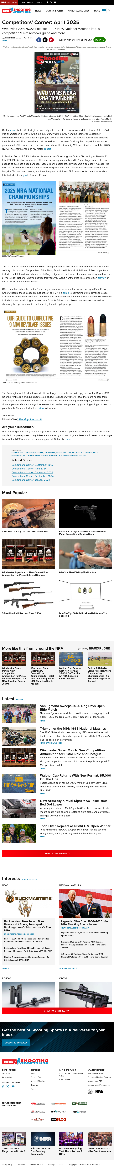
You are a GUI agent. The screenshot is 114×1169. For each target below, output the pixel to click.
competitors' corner (21, 452)
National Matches (79, 10)
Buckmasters (10, 934)
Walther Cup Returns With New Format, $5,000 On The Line (75, 777)
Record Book (23, 934)
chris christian (68, 455)
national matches (84, 452)
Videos (63, 978)
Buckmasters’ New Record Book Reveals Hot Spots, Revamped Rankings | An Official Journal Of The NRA (27, 926)
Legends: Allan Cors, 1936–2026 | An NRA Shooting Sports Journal (84, 922)
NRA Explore (64, 1079)
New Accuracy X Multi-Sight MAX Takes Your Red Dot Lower (73, 802)
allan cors (66, 928)
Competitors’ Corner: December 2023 (32, 472)
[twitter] (45, 38)
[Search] (109, 10)
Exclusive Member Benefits (99, 1077)
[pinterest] (51, 38)
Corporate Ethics (36, 1164)
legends (76, 928)
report (47, 149)
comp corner (37, 452)
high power (27, 455)
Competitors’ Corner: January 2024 (31, 480)
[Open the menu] (103, 10)
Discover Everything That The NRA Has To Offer (71, 1151)
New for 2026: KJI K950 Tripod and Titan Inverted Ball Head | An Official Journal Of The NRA (26, 940)
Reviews (6, 978)
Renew (30, 2)
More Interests (28, 879)
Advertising (7, 1077)
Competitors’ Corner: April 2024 (29, 468)
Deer (32, 934)
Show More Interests (69, 1010)
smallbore (16, 455)
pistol (96, 452)
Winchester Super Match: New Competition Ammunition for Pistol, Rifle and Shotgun (72, 752)
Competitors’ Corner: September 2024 (33, 476)
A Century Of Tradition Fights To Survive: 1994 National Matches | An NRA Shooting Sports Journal (84, 955)
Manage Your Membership (99, 1085)
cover (13, 130)
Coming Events (55, 10)
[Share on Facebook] (39, 38)
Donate (38, 2)
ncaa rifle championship (44, 455)
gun (25, 175)
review (40, 408)
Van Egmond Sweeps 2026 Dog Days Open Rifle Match (72, 707)
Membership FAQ (95, 1081)
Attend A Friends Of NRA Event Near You (99, 1150)
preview (102, 278)
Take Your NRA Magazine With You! (13, 1150)
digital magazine (63, 452)
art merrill (80, 455)
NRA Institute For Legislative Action (71, 1074)
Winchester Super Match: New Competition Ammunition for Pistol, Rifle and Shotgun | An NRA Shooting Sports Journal (14, 676)
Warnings (51, 1164)
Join (23, 2)
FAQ (61, 1164)
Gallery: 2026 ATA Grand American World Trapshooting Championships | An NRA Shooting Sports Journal (99, 674)
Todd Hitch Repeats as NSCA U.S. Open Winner (75, 826)
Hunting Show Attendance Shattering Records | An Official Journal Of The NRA (26, 959)
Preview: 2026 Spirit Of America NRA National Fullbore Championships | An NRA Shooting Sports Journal (83, 944)
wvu (58, 455)
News (38, 10)
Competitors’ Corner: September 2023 (33, 465)
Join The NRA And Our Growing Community (41, 1151)
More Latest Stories (68, 853)
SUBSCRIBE (16, 1042)
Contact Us (7, 1073)
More (18, 699)
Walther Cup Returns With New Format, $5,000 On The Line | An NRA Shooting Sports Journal (70, 673)
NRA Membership (95, 1073)
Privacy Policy (7, 1164)
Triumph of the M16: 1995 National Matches (73, 728)
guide (66, 293)
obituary (84, 928)
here (68, 439)
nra (73, 452)
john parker (49, 452)
